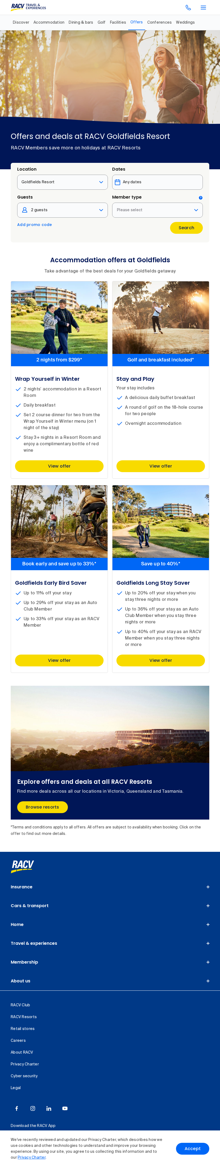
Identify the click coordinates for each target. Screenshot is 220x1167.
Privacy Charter (32, 1157)
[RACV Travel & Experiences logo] (28, 7)
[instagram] (33, 1108)
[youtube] (65, 1108)
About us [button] (20, 981)
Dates (118, 169)
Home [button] (17, 924)
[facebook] (17, 1108)
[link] (28, 866)
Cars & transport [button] (30, 906)
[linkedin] (49, 1108)
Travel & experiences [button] (34, 943)
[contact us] (188, 7)
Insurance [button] (21, 887)
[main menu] (203, 7)
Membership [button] (24, 962)
